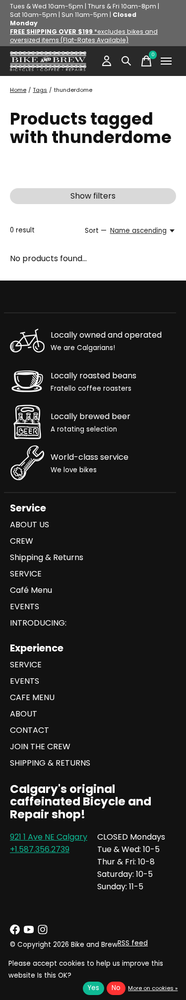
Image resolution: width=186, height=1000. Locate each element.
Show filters (93, 196)
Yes (93, 988)
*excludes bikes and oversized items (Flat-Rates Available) (84, 35)
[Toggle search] (126, 61)
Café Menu (31, 590)
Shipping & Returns (46, 557)
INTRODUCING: (38, 623)
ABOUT (23, 713)
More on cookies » (153, 988)
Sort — (96, 230)
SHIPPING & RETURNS (50, 763)
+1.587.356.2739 (39, 849)
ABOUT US (29, 524)
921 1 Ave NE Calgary (48, 837)
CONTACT (29, 730)
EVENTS (24, 606)
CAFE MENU (32, 697)
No (116, 988)
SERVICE (26, 573)
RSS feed (133, 943)
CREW (21, 541)
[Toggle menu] (166, 61)
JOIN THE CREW (40, 746)
